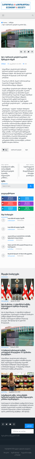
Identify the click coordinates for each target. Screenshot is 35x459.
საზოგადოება (11, 256)
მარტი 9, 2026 (15, 347)
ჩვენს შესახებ (15, 453)
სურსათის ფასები (16, 150)
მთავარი (6, 453)
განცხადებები (11, 220)
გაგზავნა (29, 426)
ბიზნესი (11, 22)
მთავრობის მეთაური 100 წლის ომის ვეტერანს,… (20, 253)
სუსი (26, 150)
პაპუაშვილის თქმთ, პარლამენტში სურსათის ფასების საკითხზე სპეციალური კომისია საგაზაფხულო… (17, 397)
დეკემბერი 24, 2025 (14, 392)
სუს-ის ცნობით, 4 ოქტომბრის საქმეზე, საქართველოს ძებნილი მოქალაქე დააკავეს (15, 306)
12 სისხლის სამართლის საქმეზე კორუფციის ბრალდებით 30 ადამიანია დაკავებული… (16, 352)
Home (5, 22)
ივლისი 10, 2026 (15, 301)
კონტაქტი (18, 455)
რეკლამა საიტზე (26, 453)
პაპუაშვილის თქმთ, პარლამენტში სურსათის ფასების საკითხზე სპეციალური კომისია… (8, 171)
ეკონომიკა (10, 249)
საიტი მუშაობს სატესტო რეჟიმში (16, 218)
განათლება (11, 240)
